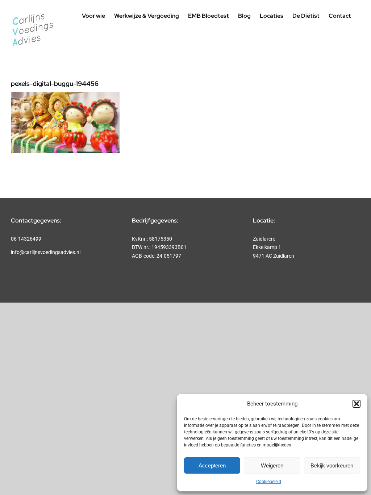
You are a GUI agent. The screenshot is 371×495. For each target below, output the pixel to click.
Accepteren (212, 465)
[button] (356, 403)
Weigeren (272, 465)
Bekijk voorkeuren (331, 465)
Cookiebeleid (268, 481)
